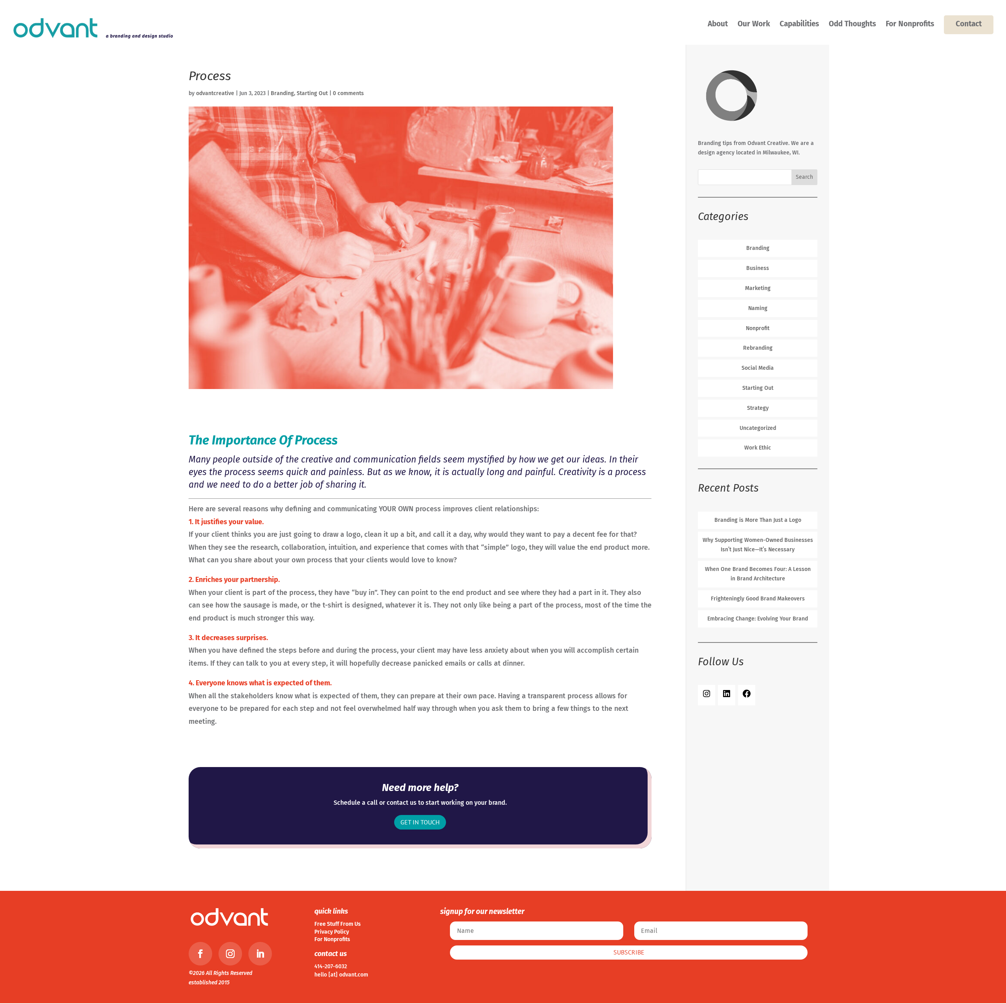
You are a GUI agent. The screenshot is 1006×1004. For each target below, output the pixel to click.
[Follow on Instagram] (230, 953)
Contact (969, 23)
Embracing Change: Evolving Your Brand (757, 618)
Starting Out (312, 93)
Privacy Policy (331, 932)
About (718, 24)
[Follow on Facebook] (200, 953)
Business (757, 268)
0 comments (348, 93)
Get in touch (420, 822)
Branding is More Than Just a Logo (757, 520)
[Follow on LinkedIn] (260, 953)
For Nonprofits (910, 24)
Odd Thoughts (852, 24)
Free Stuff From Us (337, 924)
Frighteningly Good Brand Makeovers (758, 598)
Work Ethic (757, 447)
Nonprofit (757, 328)
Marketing (758, 288)
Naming (757, 308)
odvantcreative (215, 93)
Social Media (758, 368)
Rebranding (758, 348)
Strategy (758, 408)
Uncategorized (758, 428)
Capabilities (799, 24)
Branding (282, 93)
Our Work (754, 24)
